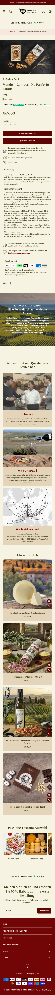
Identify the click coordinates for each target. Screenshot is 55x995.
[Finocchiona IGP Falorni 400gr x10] (27, 648)
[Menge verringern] (5, 124)
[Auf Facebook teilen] (10, 283)
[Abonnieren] (49, 957)
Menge (6, 120)
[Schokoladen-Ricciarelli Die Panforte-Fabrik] (27, 778)
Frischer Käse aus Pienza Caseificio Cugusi (27, 613)
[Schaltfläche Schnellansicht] (49, 601)
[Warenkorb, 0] (49, 11)
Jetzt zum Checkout (27, 140)
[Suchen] (10, 11)
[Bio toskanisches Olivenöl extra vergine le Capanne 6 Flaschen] (27, 712)
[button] (4, 11)
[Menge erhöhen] (15, 125)
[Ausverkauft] (49, 606)
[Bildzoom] (27, 57)
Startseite (12, 31)
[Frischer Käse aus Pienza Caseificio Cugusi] (27, 584)
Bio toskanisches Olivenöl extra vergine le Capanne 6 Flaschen (27, 741)
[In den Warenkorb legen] (49, 670)
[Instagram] (27, 967)
